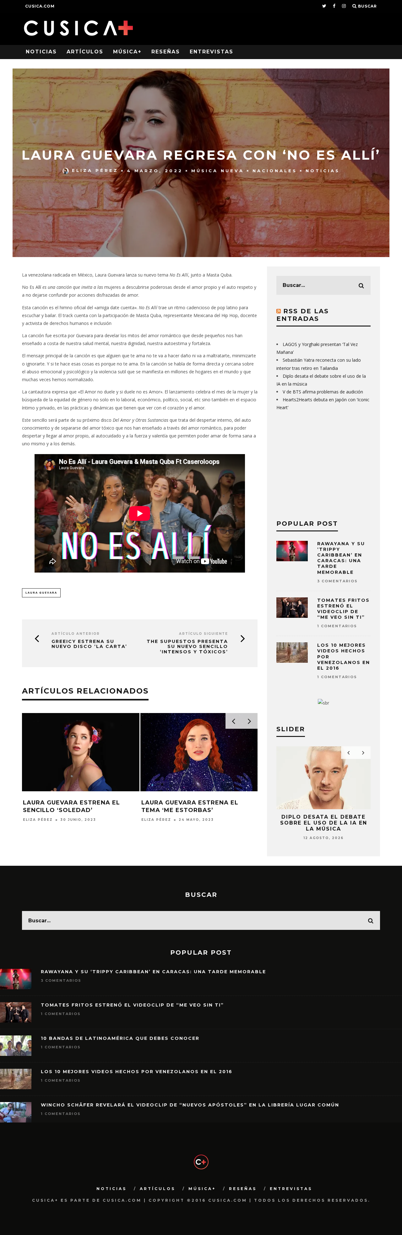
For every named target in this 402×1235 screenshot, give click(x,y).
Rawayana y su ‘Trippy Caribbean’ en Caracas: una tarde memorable (341, 558)
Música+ (127, 52)
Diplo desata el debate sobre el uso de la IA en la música (323, 823)
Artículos (85, 52)
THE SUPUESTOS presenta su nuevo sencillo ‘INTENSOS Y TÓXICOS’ (187, 647)
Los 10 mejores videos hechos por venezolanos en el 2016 (136, 1071)
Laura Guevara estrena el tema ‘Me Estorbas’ (189, 806)
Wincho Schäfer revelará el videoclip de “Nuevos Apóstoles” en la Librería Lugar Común (190, 1105)
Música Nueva (217, 170)
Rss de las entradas (302, 314)
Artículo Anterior (76, 634)
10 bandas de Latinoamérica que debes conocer (120, 1038)
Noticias (41, 52)
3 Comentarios (337, 581)
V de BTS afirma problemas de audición (323, 392)
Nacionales (275, 170)
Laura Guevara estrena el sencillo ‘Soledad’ (71, 806)
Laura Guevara (41, 592)
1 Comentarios (337, 626)
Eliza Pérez (95, 170)
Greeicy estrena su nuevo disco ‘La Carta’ (89, 644)
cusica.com (40, 6)
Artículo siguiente (203, 634)
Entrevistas (211, 52)
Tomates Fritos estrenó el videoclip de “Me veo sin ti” (343, 608)
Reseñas (165, 52)
